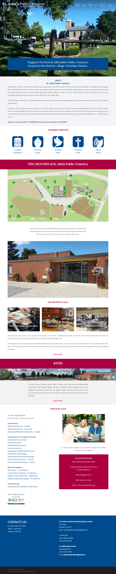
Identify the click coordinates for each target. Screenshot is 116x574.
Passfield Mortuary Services (17, 445)
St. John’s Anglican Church (17, 415)
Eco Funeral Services (15, 448)
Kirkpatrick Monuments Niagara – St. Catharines (24, 479)
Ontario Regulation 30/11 (83, 475)
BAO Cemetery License (83, 480)
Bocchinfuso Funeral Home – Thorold (20, 459)
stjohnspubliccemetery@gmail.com (76, 530)
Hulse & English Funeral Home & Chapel (21, 457)
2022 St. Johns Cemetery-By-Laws (83, 485)
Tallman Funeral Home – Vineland (19, 426)
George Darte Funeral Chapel (17, 440)
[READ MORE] (58, 354)
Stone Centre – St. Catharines (18, 470)
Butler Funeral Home (14, 443)
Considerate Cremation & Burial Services (21, 451)
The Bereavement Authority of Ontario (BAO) (23, 487)
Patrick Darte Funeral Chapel (17, 454)
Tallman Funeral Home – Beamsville (20, 429)
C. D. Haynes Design (17, 571)
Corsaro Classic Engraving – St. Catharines (22, 473)
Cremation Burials (37, 151)
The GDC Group (31, 571)
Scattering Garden (58, 151)
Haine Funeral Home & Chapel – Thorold (21, 462)
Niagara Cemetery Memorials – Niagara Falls (22, 476)
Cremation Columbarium (17, 151)
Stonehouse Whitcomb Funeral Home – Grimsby (24, 432)
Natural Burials (98, 151)
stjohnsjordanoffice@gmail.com (74, 555)
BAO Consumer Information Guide (83, 462)
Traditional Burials (78, 151)
